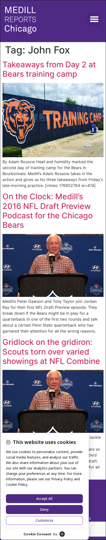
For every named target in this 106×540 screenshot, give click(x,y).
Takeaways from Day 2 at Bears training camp (49, 69)
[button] (94, 19)
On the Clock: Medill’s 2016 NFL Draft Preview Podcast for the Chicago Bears (47, 211)
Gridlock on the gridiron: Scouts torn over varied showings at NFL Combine (51, 351)
